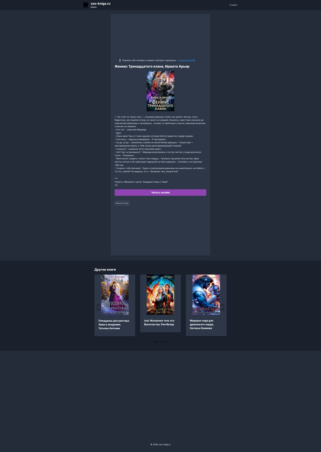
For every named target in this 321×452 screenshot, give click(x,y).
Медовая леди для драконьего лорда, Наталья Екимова (202, 324)
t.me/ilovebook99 (186, 60)
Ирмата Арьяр (122, 203)
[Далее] (222, 307)
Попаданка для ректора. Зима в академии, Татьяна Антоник (114, 324)
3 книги (233, 5)
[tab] (155, 342)
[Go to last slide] (99, 307)
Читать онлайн (160, 192)
